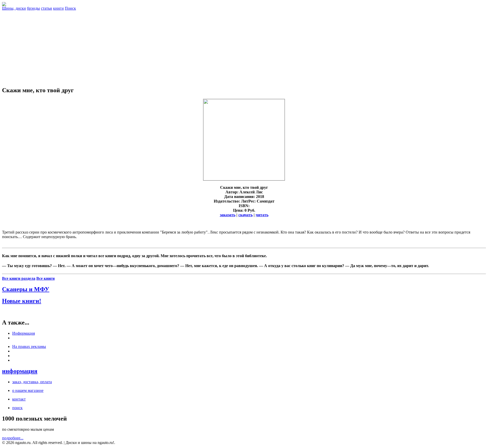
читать (262, 215)
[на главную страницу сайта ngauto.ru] (4, 5)
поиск (17, 408)
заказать (227, 215)
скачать (245, 215)
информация (19, 371)
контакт (19, 399)
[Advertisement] (244, 46)
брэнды (33, 8)
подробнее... (12, 438)
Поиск (70, 8)
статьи (46, 8)
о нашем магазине (27, 390)
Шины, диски (14, 8)
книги (58, 8)
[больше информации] (244, 179)
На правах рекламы (29, 346)
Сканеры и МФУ (25, 289)
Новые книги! (21, 301)
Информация (23, 333)
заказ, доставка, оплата (32, 382)
